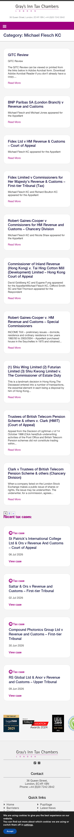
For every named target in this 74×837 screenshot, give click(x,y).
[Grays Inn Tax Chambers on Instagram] (39, 763)
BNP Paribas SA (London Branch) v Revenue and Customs (35, 104)
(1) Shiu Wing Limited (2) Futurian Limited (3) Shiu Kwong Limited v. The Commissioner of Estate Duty (34, 371)
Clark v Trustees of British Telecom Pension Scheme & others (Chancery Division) (36, 473)
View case (15, 561)
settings (28, 824)
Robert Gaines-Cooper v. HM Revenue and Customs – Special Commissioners (33, 322)
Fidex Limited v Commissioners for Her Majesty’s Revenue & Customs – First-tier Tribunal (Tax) (36, 181)
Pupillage (46, 804)
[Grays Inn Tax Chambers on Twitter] (35, 763)
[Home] (37, 8)
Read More (14, 82)
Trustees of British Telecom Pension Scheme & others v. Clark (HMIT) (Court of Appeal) (36, 421)
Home (10, 804)
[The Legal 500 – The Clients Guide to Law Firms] (58, 716)
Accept (10, 831)
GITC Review (18, 55)
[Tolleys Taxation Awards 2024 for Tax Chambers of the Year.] (36, 716)
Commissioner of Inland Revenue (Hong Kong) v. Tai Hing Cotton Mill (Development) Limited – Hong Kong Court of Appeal (36, 270)
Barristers (13, 808)
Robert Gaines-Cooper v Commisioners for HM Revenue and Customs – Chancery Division (36, 225)
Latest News (48, 808)
